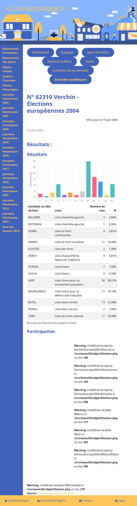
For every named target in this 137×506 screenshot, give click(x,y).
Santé (89, 61)
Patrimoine (40, 52)
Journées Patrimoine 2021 (10, 112)
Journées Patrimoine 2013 (10, 218)
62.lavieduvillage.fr (36, 8)
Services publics (59, 61)
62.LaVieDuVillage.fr (53, 500)
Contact (87, 500)
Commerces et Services (70, 70)
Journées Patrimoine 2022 (10, 99)
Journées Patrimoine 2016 (10, 178)
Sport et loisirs (98, 52)
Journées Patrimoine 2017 (10, 165)
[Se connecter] (133, 8)
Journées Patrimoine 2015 (10, 191)
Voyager (67, 52)
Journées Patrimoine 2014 (10, 204)
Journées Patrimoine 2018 (10, 151)
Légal (121, 500)
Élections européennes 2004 (56, 493)
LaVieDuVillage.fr (18, 500)
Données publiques (71, 79)
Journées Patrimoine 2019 (10, 138)
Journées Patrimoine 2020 (10, 125)
